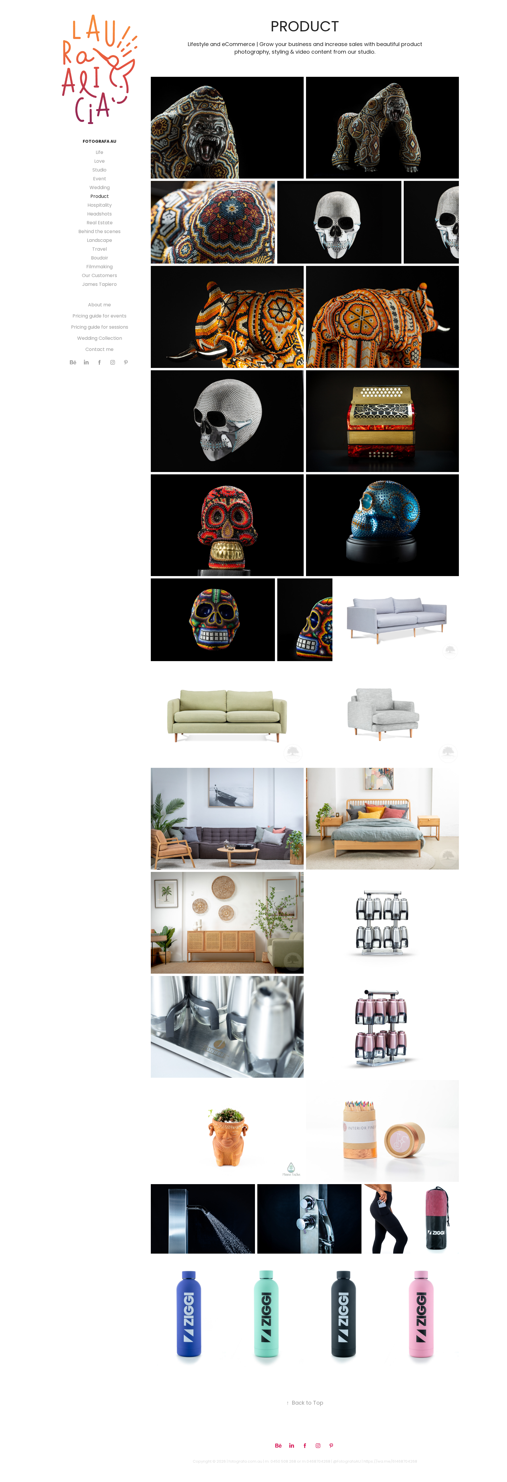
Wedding (99, 188)
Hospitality (99, 205)
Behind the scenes (99, 232)
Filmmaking (99, 267)
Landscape (99, 241)
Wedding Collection (99, 338)
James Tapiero (99, 284)
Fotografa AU (99, 141)
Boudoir (99, 258)
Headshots (99, 214)
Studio (99, 170)
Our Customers (99, 276)
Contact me (99, 350)
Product (99, 197)
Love (99, 161)
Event (99, 179)
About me (99, 305)
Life (99, 153)
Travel (99, 249)
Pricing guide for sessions (99, 327)
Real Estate (100, 223)
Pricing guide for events (99, 316)
